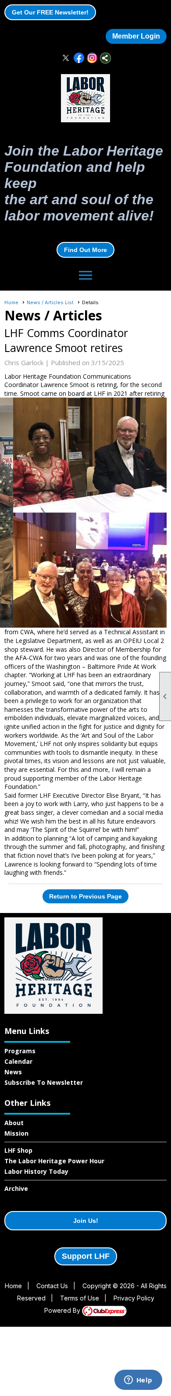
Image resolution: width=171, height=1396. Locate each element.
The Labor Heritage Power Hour (54, 1161)
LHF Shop (18, 1150)
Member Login (136, 36)
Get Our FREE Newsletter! (50, 12)
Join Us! (85, 1220)
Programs (20, 1051)
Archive (16, 1188)
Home (11, 302)
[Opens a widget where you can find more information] (138, 1381)
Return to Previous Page (85, 896)
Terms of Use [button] (79, 1298)
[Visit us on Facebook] (79, 58)
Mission (16, 1133)
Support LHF (86, 1256)
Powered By (63, 1310)
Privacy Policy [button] (134, 1298)
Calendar (18, 1061)
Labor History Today (36, 1171)
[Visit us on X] (66, 58)
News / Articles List (50, 302)
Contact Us (52, 1285)
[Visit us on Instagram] (92, 58)
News (13, 1072)
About (14, 1123)
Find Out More (85, 249)
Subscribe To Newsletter (43, 1082)
